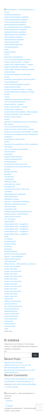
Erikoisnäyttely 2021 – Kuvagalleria (16, 231)
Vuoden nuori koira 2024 (12, 276)
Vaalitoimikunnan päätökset (14, 40)
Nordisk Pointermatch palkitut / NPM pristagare (21, 112)
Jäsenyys (7, 169)
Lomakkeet (8, 192)
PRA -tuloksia (8, 124)
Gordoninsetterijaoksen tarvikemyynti (17, 74)
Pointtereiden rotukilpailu (13, 109)
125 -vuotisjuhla (9, 219)
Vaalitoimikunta (9, 324)
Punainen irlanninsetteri (12, 117)
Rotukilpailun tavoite (11, 199)
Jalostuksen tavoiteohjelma (13, 57)
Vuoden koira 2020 (10, 294)
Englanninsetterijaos (11, 314)
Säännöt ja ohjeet (10, 182)
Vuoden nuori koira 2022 (12, 286)
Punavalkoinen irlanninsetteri (14, 139)
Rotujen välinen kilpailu (12, 259)
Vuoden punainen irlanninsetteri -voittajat (19, 129)
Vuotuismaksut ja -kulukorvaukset (16, 214)
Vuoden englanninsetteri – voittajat (16, 62)
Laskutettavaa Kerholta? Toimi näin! (16, 189)
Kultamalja (8, 249)
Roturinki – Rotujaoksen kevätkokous (17, 201)
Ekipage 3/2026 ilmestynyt (13, 362)
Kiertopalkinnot (9, 187)
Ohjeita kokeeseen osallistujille (15, 194)
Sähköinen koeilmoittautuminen (15, 204)
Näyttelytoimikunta (11, 311)
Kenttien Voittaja (10, 244)
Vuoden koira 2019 (10, 296)
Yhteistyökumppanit (11, 47)
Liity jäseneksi (9, 177)
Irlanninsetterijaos (10, 319)
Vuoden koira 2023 (10, 279)
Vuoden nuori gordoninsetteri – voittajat (18, 89)
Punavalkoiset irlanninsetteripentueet (17, 167)
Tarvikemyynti (9, 179)
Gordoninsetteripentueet (13, 159)
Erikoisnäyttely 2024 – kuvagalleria (16, 224)
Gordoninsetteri (9, 72)
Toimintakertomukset (11, 42)
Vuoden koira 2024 (10, 274)
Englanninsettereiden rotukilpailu (16, 67)
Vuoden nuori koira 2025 (12, 271)
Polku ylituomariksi (10, 197)
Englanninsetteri (10, 52)
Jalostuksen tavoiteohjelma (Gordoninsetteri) (19, 79)
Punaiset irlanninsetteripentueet (15, 164)
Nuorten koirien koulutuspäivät (15, 254)
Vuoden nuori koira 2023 (12, 281)
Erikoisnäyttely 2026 (11, 372)
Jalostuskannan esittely (12, 184)
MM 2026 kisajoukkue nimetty (14, 368)
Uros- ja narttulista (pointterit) (14, 102)
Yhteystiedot (8, 299)
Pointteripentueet (10, 162)
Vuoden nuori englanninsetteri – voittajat (18, 64)
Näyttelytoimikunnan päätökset (15, 32)
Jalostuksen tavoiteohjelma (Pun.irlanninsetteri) (20, 122)
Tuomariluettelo (9, 326)
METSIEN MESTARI (10, 251)
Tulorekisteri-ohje (10, 209)
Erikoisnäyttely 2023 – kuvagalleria (16, 226)
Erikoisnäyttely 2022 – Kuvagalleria (16, 229)
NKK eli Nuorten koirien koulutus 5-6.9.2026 (19, 370)
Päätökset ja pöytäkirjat (12, 15)
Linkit (6, 329)
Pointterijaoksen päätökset (13, 37)
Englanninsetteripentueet (13, 157)
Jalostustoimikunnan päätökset (15, 25)
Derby (6, 236)
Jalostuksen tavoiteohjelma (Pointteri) (17, 99)
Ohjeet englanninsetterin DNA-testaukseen (19, 69)
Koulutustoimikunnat (11, 309)
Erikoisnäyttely (9, 221)
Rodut (6, 49)
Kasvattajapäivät (10, 241)
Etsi (5, 351)
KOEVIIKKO (8, 246)
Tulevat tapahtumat (11, 82)
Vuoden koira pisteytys (12, 266)
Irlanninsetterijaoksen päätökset (15, 22)
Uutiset (6, 54)
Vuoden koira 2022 (10, 284)
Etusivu (6, 12)
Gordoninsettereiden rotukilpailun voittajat (19, 92)
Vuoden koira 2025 (10, 269)
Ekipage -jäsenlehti (11, 172)
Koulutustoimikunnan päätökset (15, 29)
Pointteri (7, 94)
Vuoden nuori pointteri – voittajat (15, 107)
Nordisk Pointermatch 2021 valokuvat (17, 114)
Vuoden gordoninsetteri (12, 87)
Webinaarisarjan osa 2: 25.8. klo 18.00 (17, 365)
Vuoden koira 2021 (10, 289)
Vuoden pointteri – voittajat (13, 104)
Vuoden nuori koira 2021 (12, 291)
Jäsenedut (7, 174)
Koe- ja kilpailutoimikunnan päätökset (17, 27)
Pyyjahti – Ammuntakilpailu (13, 256)
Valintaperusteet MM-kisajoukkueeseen (18, 212)
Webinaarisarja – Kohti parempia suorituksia (19, 264)
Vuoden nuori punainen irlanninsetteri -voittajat (21, 132)
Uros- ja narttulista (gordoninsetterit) (17, 84)
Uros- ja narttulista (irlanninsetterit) (16, 127)
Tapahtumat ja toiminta (12, 216)
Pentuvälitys (8, 154)
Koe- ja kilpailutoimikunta (13, 306)
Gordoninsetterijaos (11, 316)
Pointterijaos (8, 321)
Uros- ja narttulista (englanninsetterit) (17, 59)
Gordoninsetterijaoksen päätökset (16, 20)
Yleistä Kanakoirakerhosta (13, 44)
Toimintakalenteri (10, 261)
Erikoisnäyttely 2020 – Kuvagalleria (16, 234)
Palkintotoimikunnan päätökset (15, 35)
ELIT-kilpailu (8, 239)
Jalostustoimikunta (10, 304)
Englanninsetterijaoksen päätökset (16, 17)
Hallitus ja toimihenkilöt (12, 301)
